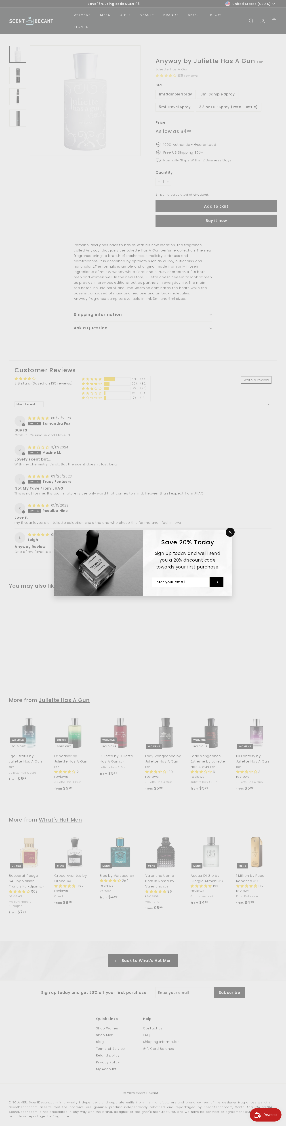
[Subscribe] (216, 582)
